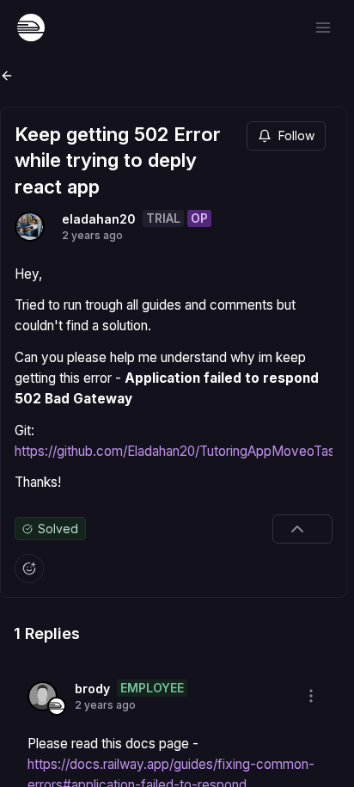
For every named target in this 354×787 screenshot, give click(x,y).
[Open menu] (323, 27)
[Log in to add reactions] (29, 568)
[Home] (31, 27)
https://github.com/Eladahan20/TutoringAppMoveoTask (178, 451)
